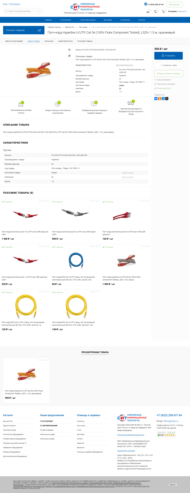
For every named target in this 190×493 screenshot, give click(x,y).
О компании (125, 20)
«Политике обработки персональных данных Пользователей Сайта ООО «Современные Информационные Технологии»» (77, 484)
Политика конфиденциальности (130, 435)
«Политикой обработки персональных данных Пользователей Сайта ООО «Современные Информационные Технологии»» (64, 486)
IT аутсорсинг (65, 20)
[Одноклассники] (159, 98)
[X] (166, 98)
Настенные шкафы (47, 439)
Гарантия (80, 443)
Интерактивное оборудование (14, 439)
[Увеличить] (38, 70)
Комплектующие (9, 430)
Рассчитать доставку (166, 84)
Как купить (81, 426)
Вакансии (80, 447)
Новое (121, 85)
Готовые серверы (47, 430)
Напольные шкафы (47, 434)
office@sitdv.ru (170, 421)
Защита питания (9, 426)
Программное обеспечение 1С (14, 443)
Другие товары (128, 173)
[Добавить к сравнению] (69, 55)
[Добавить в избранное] (69, 50)
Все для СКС (8, 421)
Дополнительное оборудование (15, 456)
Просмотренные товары (95, 352)
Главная (48, 20)
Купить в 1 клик (170, 65)
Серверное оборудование (12, 447)
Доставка (108, 20)
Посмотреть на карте (126, 451)
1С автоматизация (88, 20)
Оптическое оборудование (13, 434)
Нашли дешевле (164, 80)
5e (120, 88)
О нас (79, 430)
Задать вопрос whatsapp (169, 74)
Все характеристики (124, 65)
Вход (5, 4)
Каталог (141, 20)
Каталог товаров (15, 30)
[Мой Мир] (163, 98)
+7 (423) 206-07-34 (155, 4)
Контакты (81, 421)
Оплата (80, 439)
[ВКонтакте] (155, 98)
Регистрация (14, 4)
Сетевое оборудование (11, 452)
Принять (173, 485)
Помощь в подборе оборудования (90, 452)
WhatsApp (175, 4)
